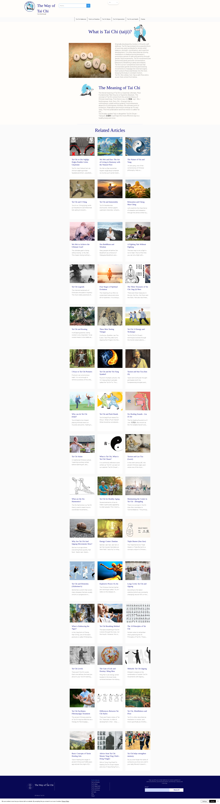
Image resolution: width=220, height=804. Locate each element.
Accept (212, 801)
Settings (204, 801)
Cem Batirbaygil (41, 14)
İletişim (93, 796)
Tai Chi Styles (94, 784)
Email (146, 787)
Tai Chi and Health (95, 788)
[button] (80, 19)
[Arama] (88, 6)
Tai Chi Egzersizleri (95, 786)
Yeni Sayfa (93, 792)
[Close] (218, 801)
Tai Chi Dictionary (95, 790)
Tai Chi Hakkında (95, 780)
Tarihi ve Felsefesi (95, 782)
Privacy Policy (65, 801)
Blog (92, 794)
